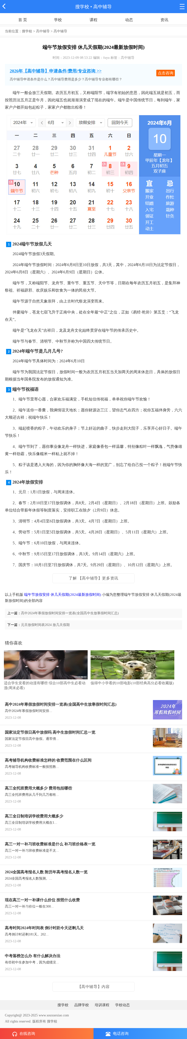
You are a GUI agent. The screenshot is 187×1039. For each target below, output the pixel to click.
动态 (129, 20)
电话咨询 (121, 1033)
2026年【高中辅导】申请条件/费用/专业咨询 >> (56, 71)
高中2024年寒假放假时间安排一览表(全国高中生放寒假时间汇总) (70, 613)
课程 (93, 20)
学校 (58, 20)
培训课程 (102, 1005)
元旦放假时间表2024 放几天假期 (45, 625)
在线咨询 (27, 1033)
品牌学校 (81, 1005)
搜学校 (82, 6)
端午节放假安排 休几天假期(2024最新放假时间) (62, 595)
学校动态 (122, 1005)
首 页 (22, 20)
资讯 (164, 20)
